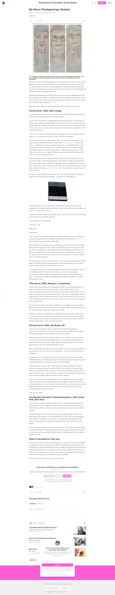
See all (32, 560)
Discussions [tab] (41, 523)
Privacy (56, 584)
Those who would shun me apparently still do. (41, 529)
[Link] (27, 111)
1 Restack (41, 487)
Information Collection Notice (57, 570)
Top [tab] (31, 523)
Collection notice (67, 584)
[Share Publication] (95, 2)
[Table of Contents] (2, 297)
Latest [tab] (35, 523)
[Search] (92, 2)
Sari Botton (32, 15)
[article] (57, 530)
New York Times (52, 168)
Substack (49, 591)
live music (53, 102)
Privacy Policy (69, 570)
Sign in (110, 3)
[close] (72, 541)
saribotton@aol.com (69, 143)
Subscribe (102, 3)
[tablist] (36, 503)
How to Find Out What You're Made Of (42, 538)
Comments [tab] (33, 503)
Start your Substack (53, 588)
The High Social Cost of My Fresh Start (43, 527)
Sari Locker (79, 239)
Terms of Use (65, 568)
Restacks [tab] (39, 503)
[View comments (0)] (36, 20)
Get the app (65, 588)
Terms (60, 584)
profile (60, 168)
